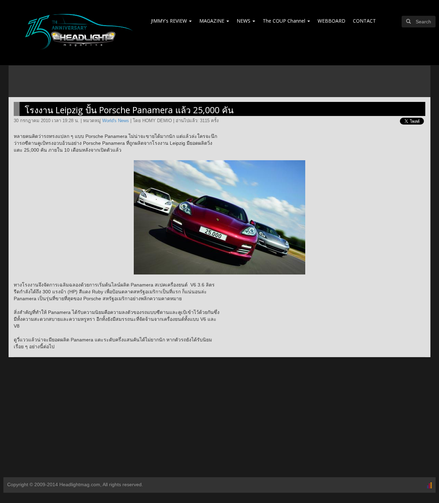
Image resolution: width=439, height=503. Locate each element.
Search (423, 21)
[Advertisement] (219, 422)
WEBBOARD (331, 20)
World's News (115, 120)
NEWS (244, 20)
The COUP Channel (285, 20)
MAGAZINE (212, 20)
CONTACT (364, 20)
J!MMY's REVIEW (169, 20)
